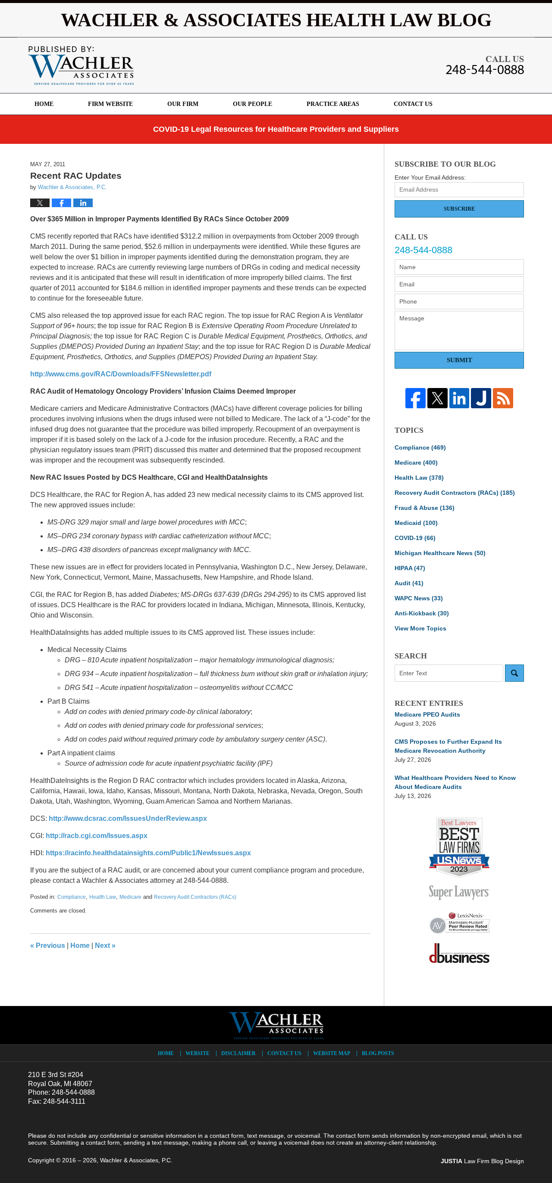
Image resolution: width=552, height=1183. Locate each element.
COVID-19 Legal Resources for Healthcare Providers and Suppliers (276, 129)
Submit (459, 360)
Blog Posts (378, 1053)
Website (197, 1053)
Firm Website (110, 104)
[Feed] (503, 398)
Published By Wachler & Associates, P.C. (485, 65)
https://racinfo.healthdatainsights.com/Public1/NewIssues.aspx (148, 853)
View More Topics (420, 628)
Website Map (331, 1053)
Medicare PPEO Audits (427, 714)
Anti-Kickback (422, 613)
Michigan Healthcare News (440, 553)
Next (105, 945)
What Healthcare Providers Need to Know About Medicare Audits (455, 782)
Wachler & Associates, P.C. (136, 1160)
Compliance (71, 897)
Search (514, 673)
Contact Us (413, 104)
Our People (252, 104)
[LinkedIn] (459, 398)
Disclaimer (238, 1053)
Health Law (102, 897)
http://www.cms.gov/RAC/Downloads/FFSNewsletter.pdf (120, 374)
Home (43, 104)
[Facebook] (416, 398)
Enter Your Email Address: (430, 177)
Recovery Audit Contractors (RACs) (195, 897)
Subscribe (459, 208)
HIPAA (410, 568)
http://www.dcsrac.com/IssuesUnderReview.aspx (128, 818)
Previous (47, 945)
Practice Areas (333, 104)
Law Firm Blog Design (482, 1161)
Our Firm (182, 104)
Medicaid (416, 522)
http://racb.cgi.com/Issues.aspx (96, 835)
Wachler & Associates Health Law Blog (81, 65)
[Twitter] (437, 398)
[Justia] (481, 398)
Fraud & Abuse (425, 507)
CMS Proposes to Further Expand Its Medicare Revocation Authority (448, 746)
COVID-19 (415, 537)
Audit (409, 583)
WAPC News (419, 598)
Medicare (130, 897)
